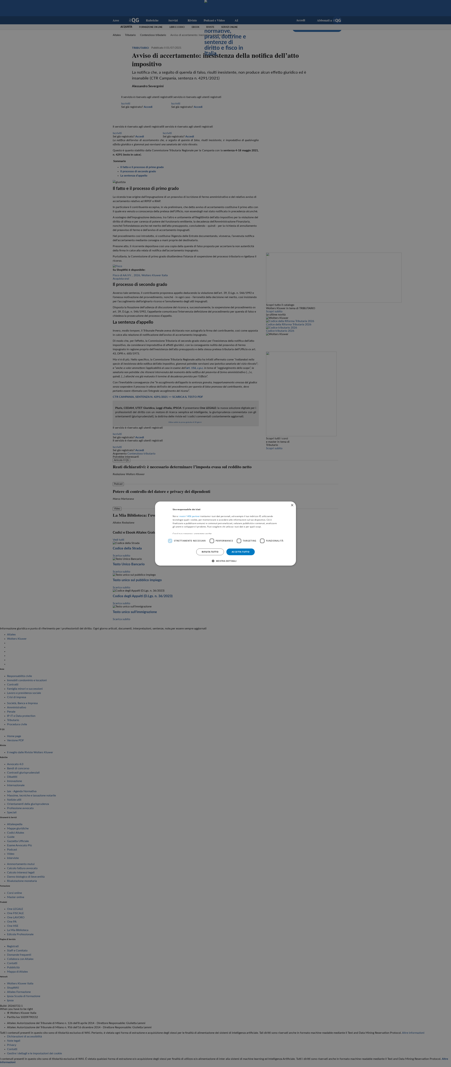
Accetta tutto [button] (240, 551)
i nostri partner (189, 516)
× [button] (292, 505)
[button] (225, 561)
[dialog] (225, 533)
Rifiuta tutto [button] (210, 551)
